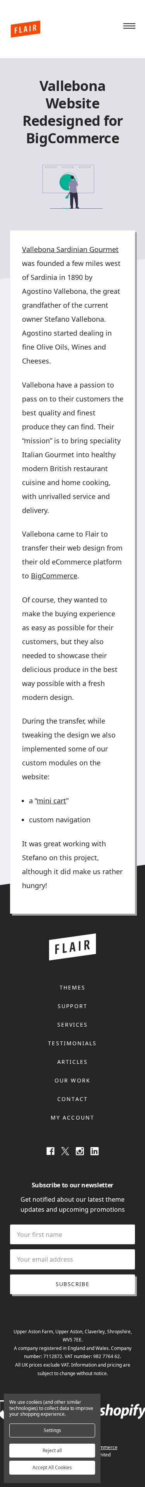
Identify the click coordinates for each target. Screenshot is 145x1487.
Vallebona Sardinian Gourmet (70, 249)
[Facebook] (50, 1151)
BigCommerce (54, 575)
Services (72, 1024)
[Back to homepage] (25, 29)
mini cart (51, 800)
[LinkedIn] (94, 1151)
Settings (52, 1430)
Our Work (72, 1080)
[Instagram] (80, 1151)
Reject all (52, 1450)
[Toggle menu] (129, 26)
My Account (72, 1117)
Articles (72, 1061)
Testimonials (72, 1043)
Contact (72, 1099)
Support (72, 1006)
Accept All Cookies (52, 1467)
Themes (73, 987)
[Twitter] (65, 1151)
